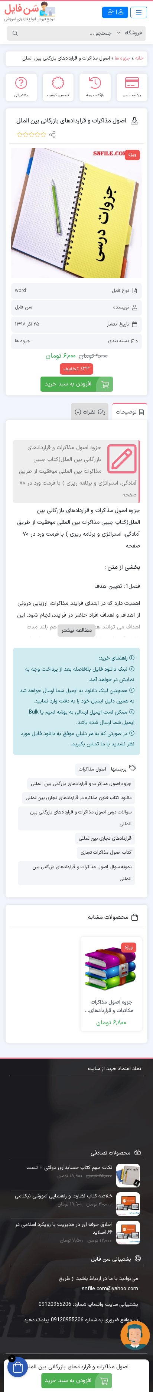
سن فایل (23, 307)
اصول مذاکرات (92, 769)
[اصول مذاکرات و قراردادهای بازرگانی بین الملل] (76, 213)
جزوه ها (122, 58)
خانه (139, 58)
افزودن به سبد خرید (68, 384)
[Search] (15, 33)
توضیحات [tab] (126, 412)
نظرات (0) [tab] (85, 412)
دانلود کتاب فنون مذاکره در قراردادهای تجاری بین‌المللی (78, 798)
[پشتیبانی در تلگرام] (135, 1335)
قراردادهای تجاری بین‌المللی (105, 838)
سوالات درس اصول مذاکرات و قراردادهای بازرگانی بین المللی (80, 818)
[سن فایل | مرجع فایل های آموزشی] (30, 12)
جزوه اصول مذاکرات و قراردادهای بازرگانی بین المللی (81, 784)
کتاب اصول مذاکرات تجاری (106, 852)
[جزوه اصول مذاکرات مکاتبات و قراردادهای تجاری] (111, 967)
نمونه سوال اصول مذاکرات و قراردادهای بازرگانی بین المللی (81, 873)
